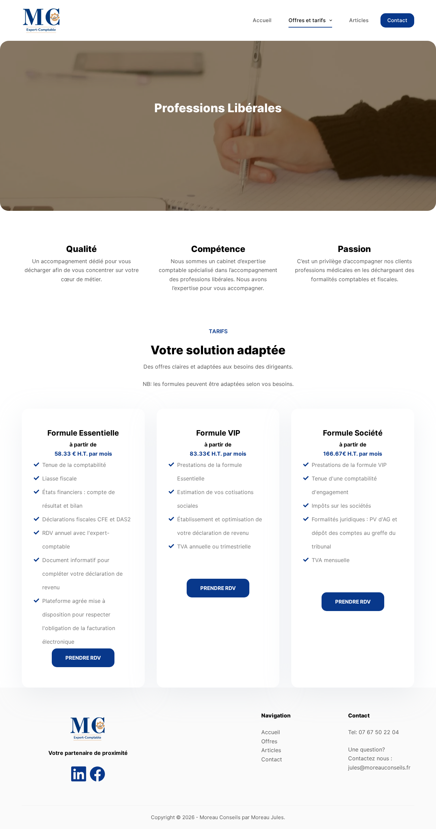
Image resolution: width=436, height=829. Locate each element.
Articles (359, 20)
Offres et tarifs (307, 20)
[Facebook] (97, 773)
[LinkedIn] (78, 773)
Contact (397, 20)
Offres (269, 741)
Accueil (262, 20)
